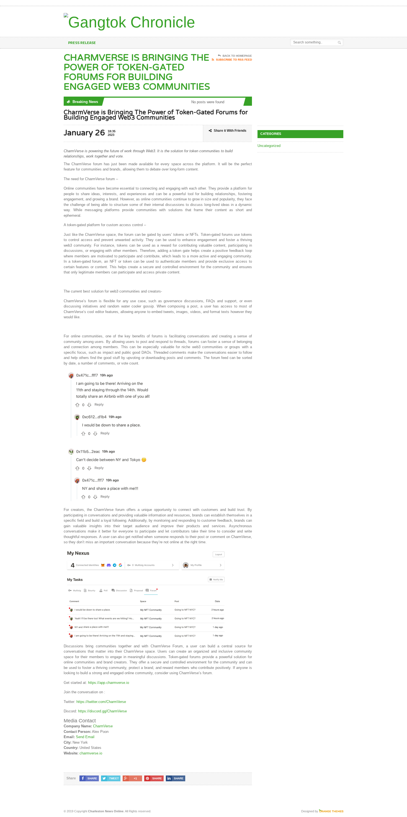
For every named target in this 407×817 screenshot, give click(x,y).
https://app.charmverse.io (108, 683)
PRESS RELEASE (82, 42)
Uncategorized (268, 146)
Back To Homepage (237, 55)
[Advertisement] (278, 20)
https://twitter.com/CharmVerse (101, 702)
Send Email (85, 737)
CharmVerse (103, 726)
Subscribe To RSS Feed (234, 59)
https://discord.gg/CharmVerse (102, 711)
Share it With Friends (230, 131)
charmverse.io (90, 753)
